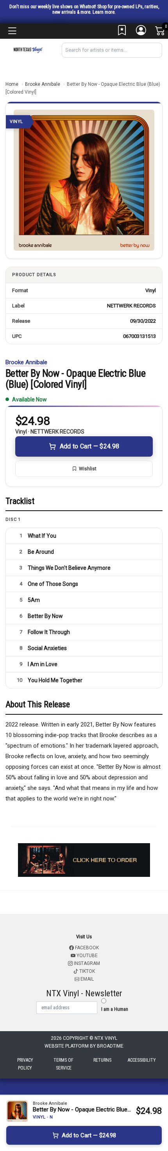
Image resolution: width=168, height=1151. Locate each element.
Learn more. (104, 12)
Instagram (86, 963)
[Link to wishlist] (122, 32)
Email (86, 979)
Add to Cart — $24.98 (89, 446)
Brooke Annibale (42, 84)
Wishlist (88, 469)
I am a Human (114, 1009)
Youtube (86, 955)
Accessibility (142, 1060)
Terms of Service (63, 1064)
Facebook (86, 947)
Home (11, 84)
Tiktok (86, 971)
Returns (102, 1060)
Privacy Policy (25, 1064)
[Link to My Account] (141, 32)
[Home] (28, 49)
